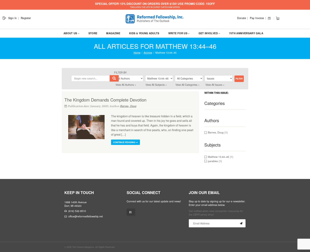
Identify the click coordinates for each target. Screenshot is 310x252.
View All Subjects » (156, 84)
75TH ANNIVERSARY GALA (246, 33)
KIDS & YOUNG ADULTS (144, 33)
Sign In (12, 18)
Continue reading (124, 142)
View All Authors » (126, 84)
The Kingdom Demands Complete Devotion (105, 99)
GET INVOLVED (208, 33)
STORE (92, 33)
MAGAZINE (113, 33)
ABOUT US (70, 33)
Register (26, 18)
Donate (241, 18)
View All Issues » (214, 84)
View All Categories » (187, 84)
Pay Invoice (257, 18)
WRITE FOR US (177, 33)
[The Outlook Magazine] (155, 18)
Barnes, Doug (128, 106)
